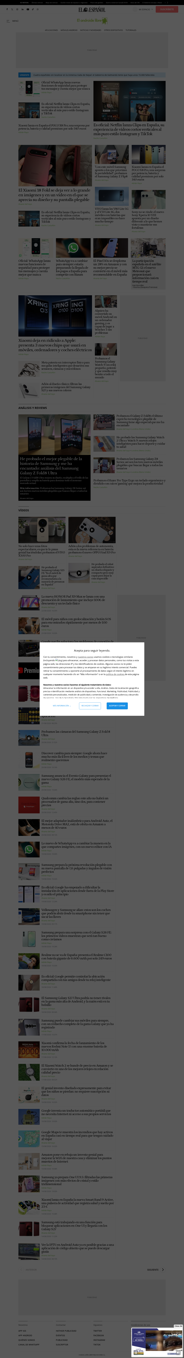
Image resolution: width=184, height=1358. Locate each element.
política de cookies (115, 674)
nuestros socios (85, 656)
